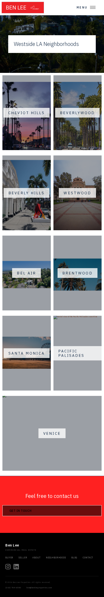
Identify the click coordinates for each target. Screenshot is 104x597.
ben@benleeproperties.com (39, 587)
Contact (88, 558)
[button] (86, 7)
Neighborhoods (56, 558)
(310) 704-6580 (13, 587)
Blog (74, 558)
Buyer (9, 558)
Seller (23, 558)
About (36, 558)
